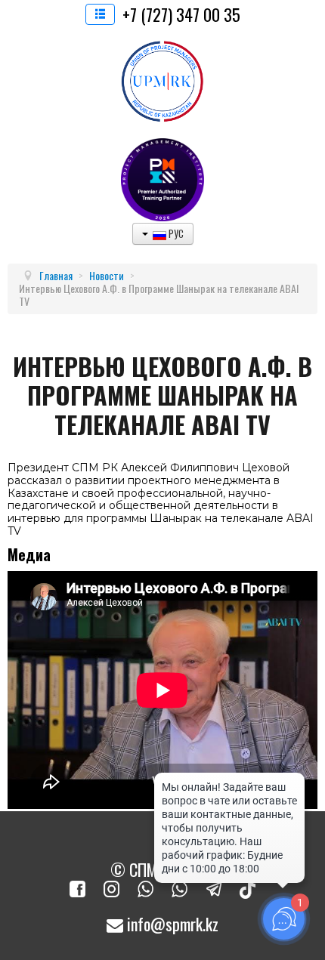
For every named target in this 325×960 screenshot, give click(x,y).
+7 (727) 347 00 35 (181, 14)
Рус (175, 233)
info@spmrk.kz (170, 924)
